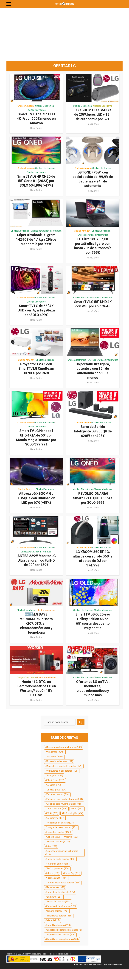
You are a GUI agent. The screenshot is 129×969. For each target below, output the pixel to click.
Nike (52, 846)
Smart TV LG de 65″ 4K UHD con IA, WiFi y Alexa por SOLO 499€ (36, 310)
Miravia (71, 837)
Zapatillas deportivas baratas (64, 930)
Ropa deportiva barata (61, 892)
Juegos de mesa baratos (62, 827)
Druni (77, 808)
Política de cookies (92, 964)
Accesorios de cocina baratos (64, 747)
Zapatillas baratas (59, 925)
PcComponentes (58, 868)
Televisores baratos (59, 915)
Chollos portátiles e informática (46, 231)
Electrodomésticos (46, 610)
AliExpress (55, 752)
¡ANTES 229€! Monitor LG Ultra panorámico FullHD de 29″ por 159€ (36, 560)
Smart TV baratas (58, 901)
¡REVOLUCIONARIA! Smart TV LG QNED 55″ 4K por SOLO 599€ (92, 498)
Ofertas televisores (36, 110)
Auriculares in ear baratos (62, 771)
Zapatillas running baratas (63, 939)
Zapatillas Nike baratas (61, 934)
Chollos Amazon (25, 106)
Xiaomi (53, 920)
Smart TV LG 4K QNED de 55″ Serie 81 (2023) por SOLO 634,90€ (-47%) (36, 180)
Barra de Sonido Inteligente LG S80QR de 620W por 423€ (93, 431)
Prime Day (72, 873)
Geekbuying (55, 818)
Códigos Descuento (102, 106)
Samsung (54, 897)
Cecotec (54, 785)
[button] (8, 4)
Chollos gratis (56, 789)
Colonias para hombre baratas (65, 799)
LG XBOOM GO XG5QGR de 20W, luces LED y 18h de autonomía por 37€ (92, 114)
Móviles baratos (58, 841)
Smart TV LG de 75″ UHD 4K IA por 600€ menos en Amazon (36, 118)
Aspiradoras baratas (60, 761)
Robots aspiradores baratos (63, 882)
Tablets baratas (57, 911)
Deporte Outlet (57, 808)
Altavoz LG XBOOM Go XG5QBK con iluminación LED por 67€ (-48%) (36, 498)
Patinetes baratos (58, 864)
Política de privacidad (113, 964)
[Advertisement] (64, 35)
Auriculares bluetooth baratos (64, 766)
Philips (53, 873)
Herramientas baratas (61, 822)
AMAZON (55, 756)
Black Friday (55, 780)
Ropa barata (56, 887)
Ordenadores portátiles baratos (61, 853)
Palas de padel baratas (61, 859)
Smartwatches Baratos (61, 906)
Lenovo (53, 837)
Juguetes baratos (59, 832)
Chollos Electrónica (44, 106)
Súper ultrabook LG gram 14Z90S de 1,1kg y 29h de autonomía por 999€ (36, 239)
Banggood (55, 775)
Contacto (78, 964)
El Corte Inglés (73, 813)
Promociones (57, 878)
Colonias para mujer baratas (64, 804)
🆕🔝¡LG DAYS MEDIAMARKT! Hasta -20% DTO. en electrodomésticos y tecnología (36, 623)
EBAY (52, 813)
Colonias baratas (58, 794)
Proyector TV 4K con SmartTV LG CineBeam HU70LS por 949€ (36, 368)
